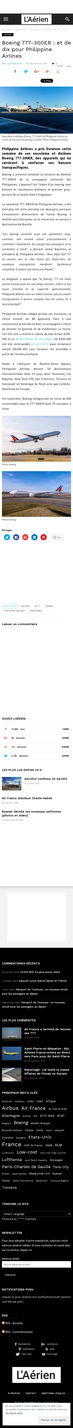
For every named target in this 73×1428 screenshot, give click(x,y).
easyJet (59, 1130)
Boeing (49, 606)
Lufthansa (12, 1159)
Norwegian (56, 1160)
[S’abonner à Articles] (3, 1323)
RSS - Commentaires (19, 1332)
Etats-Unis (39, 1137)
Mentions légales (53, 1393)
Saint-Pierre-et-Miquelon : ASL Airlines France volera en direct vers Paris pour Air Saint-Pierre (47, 1052)
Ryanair (57, 1173)
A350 (30, 1101)
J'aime (65, 729)
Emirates (7, 1137)
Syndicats (41, 1180)
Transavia (9, 1187)
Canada (29, 1130)
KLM (58, 1145)
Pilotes (5, 1173)
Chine (39, 1130)
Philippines (36, 611)
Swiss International (23, 1181)
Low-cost (27, 1152)
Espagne (21, 1137)
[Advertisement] (36, 7)
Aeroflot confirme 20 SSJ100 (45, 779)
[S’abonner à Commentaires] (3, 1332)
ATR (35, 1116)
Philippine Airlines (14, 611)
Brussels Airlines (12, 1130)
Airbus (10, 1108)
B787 (61, 1116)
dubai (49, 1130)
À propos (14, 1393)
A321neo (20, 1101)
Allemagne (11, 1116)
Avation (25, 606)
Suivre (65, 738)
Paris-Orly (61, 1167)
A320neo (7, 1101)
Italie (48, 1145)
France (11, 1144)
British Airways (40, 1123)
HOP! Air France (33, 1145)
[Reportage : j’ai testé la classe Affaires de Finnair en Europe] (11, 1074)
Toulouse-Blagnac (59, 1181)
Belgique (6, 1123)
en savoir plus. (14, 1413)
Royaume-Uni (39, 1173)
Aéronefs (20, 29)
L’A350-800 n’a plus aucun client (40, 972)
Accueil (6, 29)
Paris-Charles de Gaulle (26, 1166)
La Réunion (8, 1153)
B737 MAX (47, 1116)
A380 (39, 1101)
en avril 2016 (40, 344)
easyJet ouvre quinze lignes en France (43, 980)
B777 (37, 606)
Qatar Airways (19, 1174)
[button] (67, 19)
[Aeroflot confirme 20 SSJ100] (11, 783)
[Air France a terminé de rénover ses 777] (11, 1034)
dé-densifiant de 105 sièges (33, 339)
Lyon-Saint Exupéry (36, 1160)
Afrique (51, 1101)
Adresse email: (10, 1258)
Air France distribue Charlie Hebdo (27, 798)
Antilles (27, 1116)
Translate (30, 1218)
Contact (31, 1393)
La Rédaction (14, 63)
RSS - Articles (14, 1323)
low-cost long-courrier (53, 1152)
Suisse (6, 1180)
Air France (33, 1108)
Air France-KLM (57, 1109)
